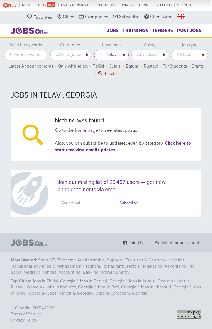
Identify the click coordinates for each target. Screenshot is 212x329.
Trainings (135, 30)
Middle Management (62, 266)
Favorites (42, 17)
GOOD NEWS (104, 5)
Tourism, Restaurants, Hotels (112, 266)
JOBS (42, 5)
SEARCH (184, 5)
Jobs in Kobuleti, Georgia (69, 287)
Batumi (132, 66)
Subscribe (129, 17)
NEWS (27, 5)
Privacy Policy (24, 320)
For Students (174, 66)
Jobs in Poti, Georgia (116, 287)
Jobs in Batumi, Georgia (101, 281)
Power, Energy (115, 272)
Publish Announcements (177, 242)
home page (86, 130)
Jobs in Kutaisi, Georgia (150, 281)
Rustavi (151, 66)
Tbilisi (98, 66)
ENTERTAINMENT (74, 5)
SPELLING (164, 5)
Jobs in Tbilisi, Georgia (53, 281)
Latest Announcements (31, 66)
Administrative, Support (99, 260)
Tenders (162, 30)
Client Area (161, 17)
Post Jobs (189, 30)
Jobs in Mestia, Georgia (69, 293)
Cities (68, 17)
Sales (43, 260)
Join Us (135, 242)
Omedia (22, 308)
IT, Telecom (63, 260)
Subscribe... (130, 203)
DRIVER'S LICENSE (135, 5)
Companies (96, 17)
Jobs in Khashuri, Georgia (164, 287)
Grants (197, 66)
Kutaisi (114, 66)
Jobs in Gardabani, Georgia (121, 293)
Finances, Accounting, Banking (69, 272)
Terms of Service (26, 314)
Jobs (112, 30)
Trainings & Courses (145, 260)
